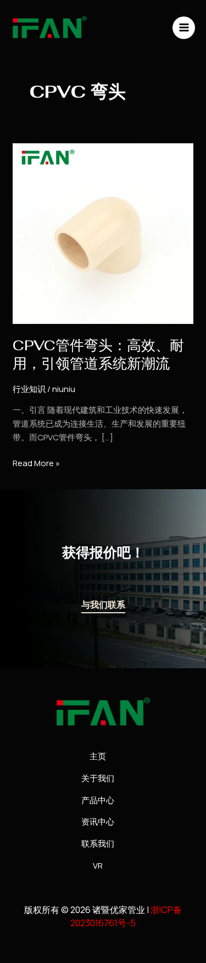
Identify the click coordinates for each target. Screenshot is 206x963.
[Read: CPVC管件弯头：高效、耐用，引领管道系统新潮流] (103, 233)
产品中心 (97, 800)
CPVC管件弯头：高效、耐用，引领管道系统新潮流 (98, 354)
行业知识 (29, 389)
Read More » (36, 463)
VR (98, 865)
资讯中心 (97, 821)
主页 (98, 756)
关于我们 (97, 778)
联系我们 (97, 843)
